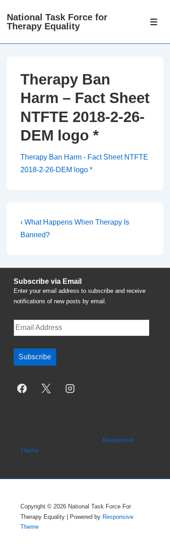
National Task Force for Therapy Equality (57, 21)
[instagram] (70, 388)
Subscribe (35, 357)
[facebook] (22, 388)
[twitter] (46, 388)
